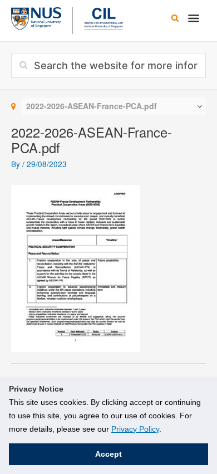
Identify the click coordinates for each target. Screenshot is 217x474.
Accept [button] (108, 453)
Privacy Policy (135, 428)
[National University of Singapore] (36, 17)
